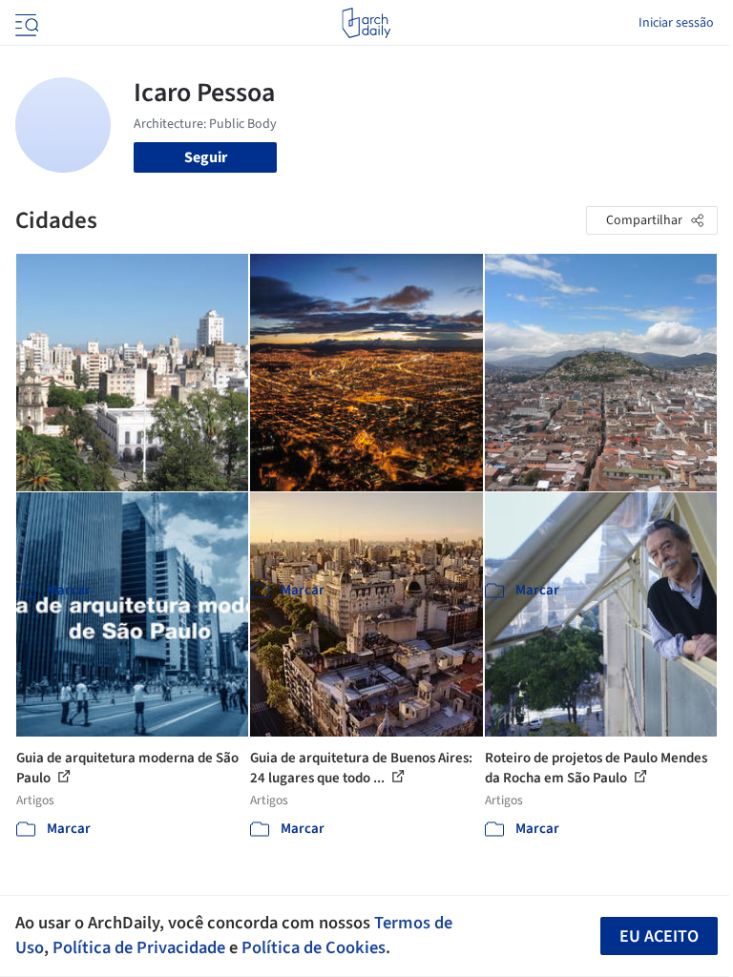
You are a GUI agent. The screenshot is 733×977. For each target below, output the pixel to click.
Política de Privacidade (138, 947)
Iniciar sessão (676, 23)
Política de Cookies (313, 947)
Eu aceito (659, 936)
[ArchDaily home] (366, 23)
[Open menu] (24, 23)
